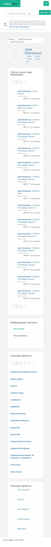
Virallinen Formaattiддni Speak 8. (28, 263)
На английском (20, 335)
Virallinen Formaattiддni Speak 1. (28, 177)
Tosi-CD (14, 386)
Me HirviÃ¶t (15, 434)
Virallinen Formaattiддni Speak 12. (28, 206)
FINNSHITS (15, 406)
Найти (46, 12)
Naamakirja (15, 427)
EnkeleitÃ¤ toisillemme (20, 420)
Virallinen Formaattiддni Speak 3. (28, 149)
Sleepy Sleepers (23, 519)
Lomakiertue (16, 399)
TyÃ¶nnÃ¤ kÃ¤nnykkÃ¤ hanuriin (24, 372)
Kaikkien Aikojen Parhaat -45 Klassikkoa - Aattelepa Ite (22, 456)
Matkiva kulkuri (17, 379)
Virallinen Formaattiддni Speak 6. (28, 291)
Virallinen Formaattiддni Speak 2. (28, 163)
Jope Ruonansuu (25, 39)
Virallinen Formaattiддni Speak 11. (28, 220)
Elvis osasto (16, 464)
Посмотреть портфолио (19, 26)
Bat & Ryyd (21, 528)
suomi (37, 58)
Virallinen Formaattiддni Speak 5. (28, 120)
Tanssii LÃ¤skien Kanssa (21, 441)
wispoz (10, 3)
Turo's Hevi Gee (23, 489)
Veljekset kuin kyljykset (20, 448)
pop (27, 61)
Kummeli (20, 499)
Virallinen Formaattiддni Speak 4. (28, 135)
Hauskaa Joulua (17, 393)
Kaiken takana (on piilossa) (27, 106)
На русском (19, 328)
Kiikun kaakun (16, 471)
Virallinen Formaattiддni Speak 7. (28, 277)
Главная (11, 39)
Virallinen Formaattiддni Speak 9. (28, 249)
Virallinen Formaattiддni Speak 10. (28, 234)
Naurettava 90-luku (18, 413)
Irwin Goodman (23, 509)
